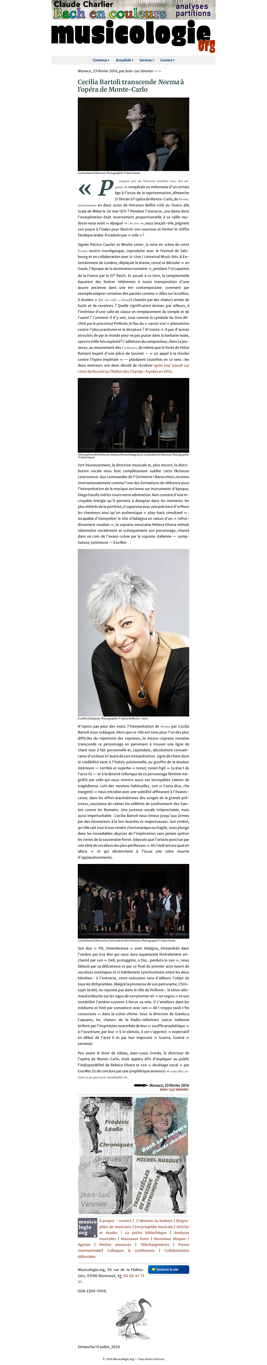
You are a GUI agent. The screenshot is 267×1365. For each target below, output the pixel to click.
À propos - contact (115, 1221)
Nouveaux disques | (171, 1239)
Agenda (86, 1245)
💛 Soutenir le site (165, 1269)
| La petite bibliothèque (143, 1233)
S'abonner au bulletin (154, 1221)
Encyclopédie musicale (154, 1227)
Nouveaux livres (136, 1239)
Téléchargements (154, 1245)
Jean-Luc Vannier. (174, 1089)
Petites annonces (117, 1245)
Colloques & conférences (129, 1250)
